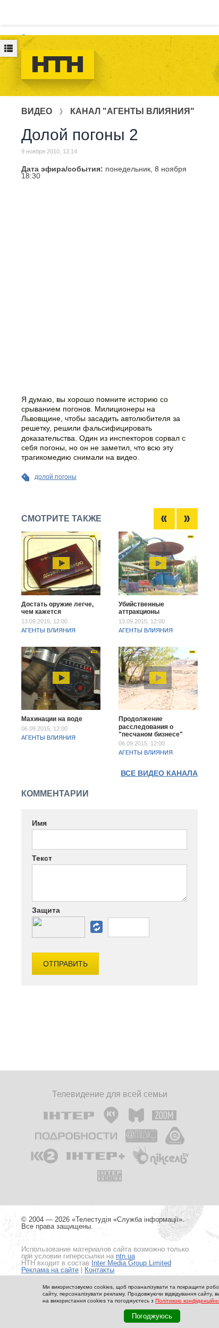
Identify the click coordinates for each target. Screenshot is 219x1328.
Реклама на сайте (50, 1270)
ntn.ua (125, 1256)
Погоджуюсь (152, 1316)
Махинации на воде (51, 719)
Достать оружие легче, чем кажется (57, 608)
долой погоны (56, 477)
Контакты (99, 1270)
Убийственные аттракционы (141, 608)
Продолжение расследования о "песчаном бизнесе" (151, 726)
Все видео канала (159, 773)
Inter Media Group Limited (131, 1263)
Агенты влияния (48, 630)
